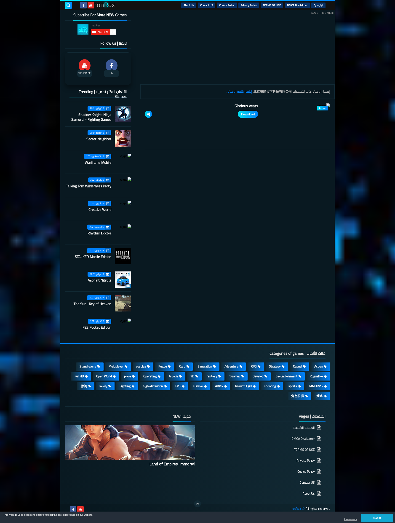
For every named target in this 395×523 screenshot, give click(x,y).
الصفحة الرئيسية (304, 428)
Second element (286, 376)
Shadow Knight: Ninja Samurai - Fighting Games (91, 117)
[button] (377, 518)
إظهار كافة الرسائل (239, 91)
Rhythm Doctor (99, 233)
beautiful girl (243, 386)
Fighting (125, 386)
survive (198, 386)
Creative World (99, 209)
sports (292, 386)
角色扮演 (297, 396)
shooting (270, 386)
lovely (103, 386)
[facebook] (83, 5)
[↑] (197, 503)
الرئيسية (318, 5)
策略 (319, 396)
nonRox (296, 508)
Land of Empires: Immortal (172, 464)
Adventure (231, 366)
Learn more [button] (350, 519)
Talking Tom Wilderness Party (88, 185)
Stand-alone (88, 366)
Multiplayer (116, 366)
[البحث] (68, 5)
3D (192, 376)
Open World (104, 376)
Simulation (205, 366)
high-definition (153, 386)
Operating (150, 376)
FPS (178, 386)
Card (182, 366)
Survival (235, 376)
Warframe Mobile (98, 162)
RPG (254, 366)
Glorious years (246, 106)
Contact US (206, 5)
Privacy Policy (249, 5)
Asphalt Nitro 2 (99, 280)
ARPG (219, 386)
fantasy (212, 376)
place (127, 376)
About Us (189, 5)
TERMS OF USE (272, 5)
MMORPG (316, 386)
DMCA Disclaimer (297, 5)
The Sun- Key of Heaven (92, 303)
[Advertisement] (237, 48)
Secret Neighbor (98, 138)
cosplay (141, 366)
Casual (297, 366)
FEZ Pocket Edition (97, 327)
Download (248, 114)
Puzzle (162, 366)
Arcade (173, 376)
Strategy (275, 366)
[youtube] (91, 5)
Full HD (79, 376)
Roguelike (316, 376)
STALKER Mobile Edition (93, 256)
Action (318, 366)
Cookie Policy (227, 5)
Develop (258, 376)
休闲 (84, 386)
